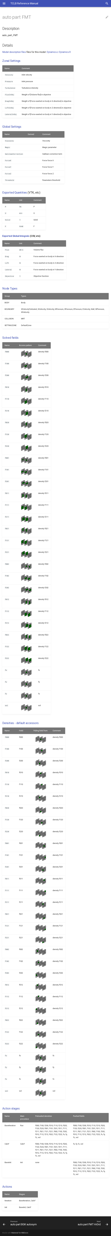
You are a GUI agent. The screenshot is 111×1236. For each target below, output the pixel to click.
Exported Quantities (14, 192)
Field (21, 731)
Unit (20, 200)
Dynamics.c (52, 52)
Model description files (14, 52)
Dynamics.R (65, 52)
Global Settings (11, 126)
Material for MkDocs (19, 1233)
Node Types (9, 288)
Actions (7, 1186)
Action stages (11, 1108)
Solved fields (10, 337)
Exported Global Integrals (15, 236)
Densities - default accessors (20, 723)
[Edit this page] (107, 17)
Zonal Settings (11, 61)
